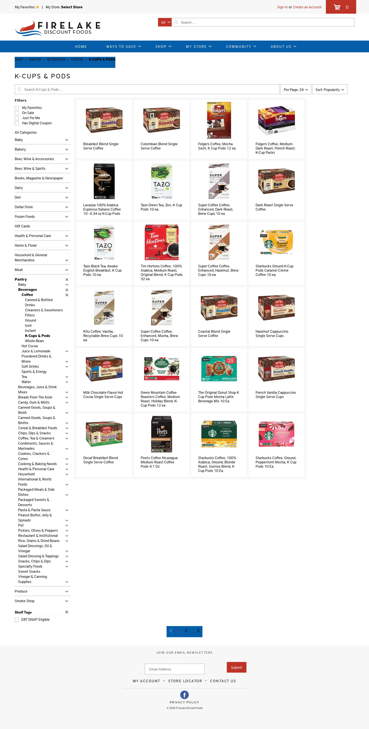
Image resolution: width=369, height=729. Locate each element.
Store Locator (185, 681)
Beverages (56, 59)
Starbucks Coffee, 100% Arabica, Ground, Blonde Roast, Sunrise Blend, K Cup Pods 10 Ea (217, 464)
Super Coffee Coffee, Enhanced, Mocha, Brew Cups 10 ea (159, 335)
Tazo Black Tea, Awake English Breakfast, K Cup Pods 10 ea (102, 270)
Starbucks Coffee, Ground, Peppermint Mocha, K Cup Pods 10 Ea (276, 462)
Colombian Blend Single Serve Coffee (159, 146)
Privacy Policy (184, 702)
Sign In (282, 6)
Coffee (77, 59)
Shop (19, 59)
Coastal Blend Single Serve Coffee (214, 333)
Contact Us (223, 681)
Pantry (35, 59)
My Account (146, 681)
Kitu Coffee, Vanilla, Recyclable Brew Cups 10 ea (103, 335)
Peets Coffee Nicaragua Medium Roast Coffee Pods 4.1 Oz (159, 462)
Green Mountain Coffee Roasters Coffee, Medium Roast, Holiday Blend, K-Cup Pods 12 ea (160, 399)
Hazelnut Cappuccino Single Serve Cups (272, 333)
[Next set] (197, 630)
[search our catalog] (176, 22)
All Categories (26, 132)
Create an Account (307, 6)
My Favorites (25, 6)
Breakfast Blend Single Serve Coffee (101, 146)
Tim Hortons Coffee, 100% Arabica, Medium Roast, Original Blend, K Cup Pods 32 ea (162, 272)
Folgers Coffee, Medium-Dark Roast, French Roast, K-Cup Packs (276, 148)
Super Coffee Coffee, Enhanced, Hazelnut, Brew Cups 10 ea (218, 270)
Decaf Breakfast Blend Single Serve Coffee (100, 459)
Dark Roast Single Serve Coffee (274, 207)
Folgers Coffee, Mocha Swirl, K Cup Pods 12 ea (217, 146)
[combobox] (165, 22)
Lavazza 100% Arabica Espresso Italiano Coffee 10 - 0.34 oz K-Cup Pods (102, 209)
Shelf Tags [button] (23, 612)
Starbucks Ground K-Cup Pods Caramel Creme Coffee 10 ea (274, 270)
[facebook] (184, 695)
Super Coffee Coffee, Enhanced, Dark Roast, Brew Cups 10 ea (215, 209)
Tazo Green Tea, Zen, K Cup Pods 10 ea (161, 207)
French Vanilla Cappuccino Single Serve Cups (276, 394)
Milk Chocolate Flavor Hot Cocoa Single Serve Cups (103, 394)
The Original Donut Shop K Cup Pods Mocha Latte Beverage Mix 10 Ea (218, 396)
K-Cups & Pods (102, 59)
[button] (65, 140)
